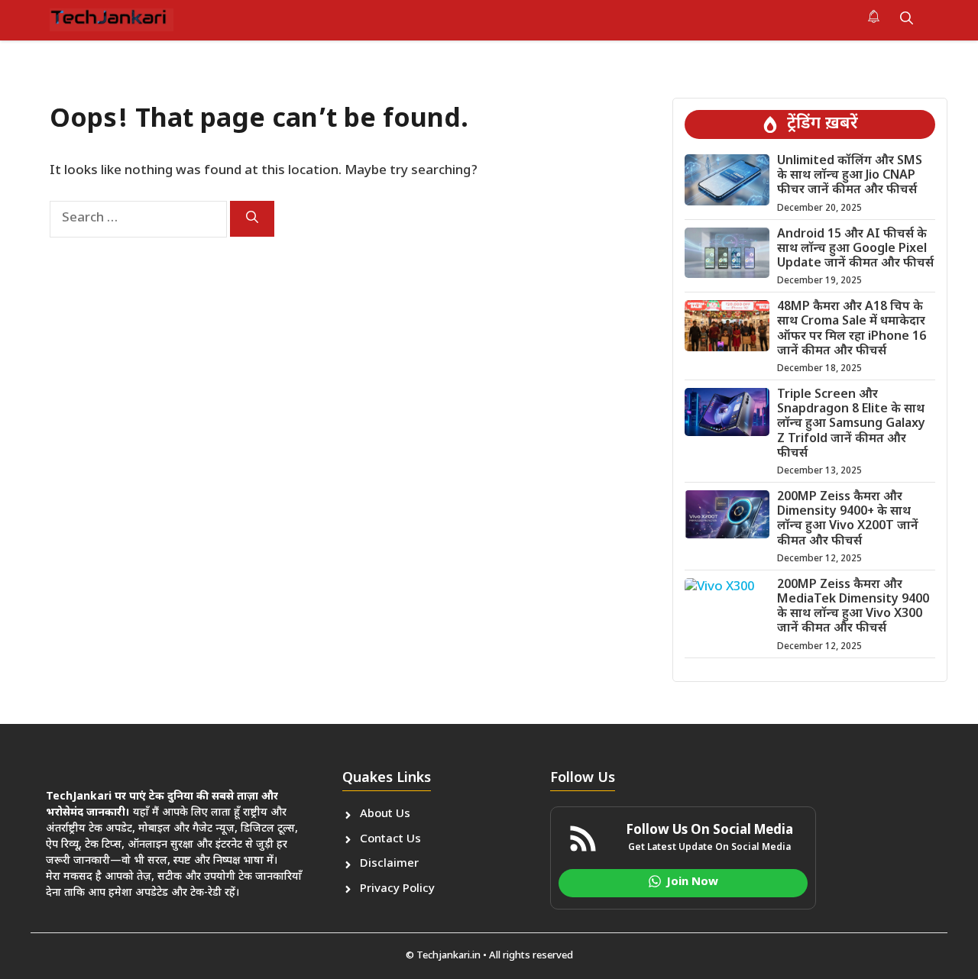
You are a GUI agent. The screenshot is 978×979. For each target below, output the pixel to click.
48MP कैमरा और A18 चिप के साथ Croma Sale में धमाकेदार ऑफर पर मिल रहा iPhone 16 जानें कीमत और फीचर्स (851, 329)
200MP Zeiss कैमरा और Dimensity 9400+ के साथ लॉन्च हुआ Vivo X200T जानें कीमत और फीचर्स (847, 520)
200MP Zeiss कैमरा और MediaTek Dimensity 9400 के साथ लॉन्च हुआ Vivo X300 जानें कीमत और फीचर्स (853, 607)
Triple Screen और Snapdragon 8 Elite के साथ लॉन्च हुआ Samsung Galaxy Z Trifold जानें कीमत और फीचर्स (851, 424)
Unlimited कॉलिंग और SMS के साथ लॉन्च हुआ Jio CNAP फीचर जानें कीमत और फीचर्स (849, 176)
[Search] (252, 219)
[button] (906, 20)
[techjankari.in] (111, 20)
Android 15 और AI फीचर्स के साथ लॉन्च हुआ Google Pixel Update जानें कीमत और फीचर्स (855, 249)
